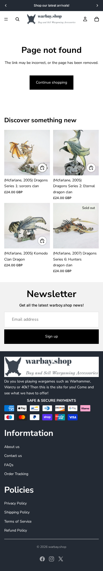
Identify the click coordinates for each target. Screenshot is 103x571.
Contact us (13, 455)
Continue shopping (51, 82)
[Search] (17, 19)
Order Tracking (16, 473)
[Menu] (6, 19)
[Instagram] (51, 559)
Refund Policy (15, 530)
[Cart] (96, 19)
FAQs (8, 464)
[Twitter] (61, 559)
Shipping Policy (17, 512)
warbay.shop (57, 547)
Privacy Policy (15, 503)
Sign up (51, 336)
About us (12, 446)
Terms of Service (17, 521)
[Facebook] (42, 559)
